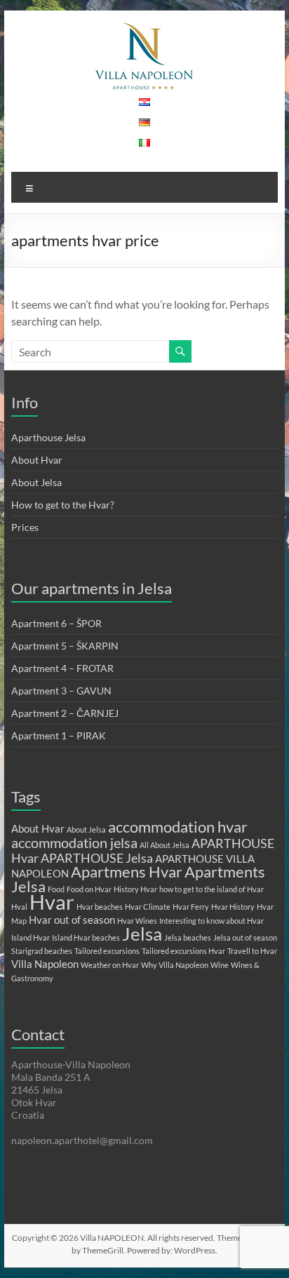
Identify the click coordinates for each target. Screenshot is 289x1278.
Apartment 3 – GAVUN (61, 691)
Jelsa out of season (245, 937)
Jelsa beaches (187, 937)
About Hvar (36, 460)
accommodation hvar (178, 826)
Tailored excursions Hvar (183, 950)
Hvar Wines (137, 920)
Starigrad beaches (41, 950)
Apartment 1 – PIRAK (58, 735)
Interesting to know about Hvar (211, 920)
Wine (219, 964)
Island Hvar (30, 937)
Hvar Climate (147, 906)
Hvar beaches (99, 906)
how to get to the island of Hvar (211, 889)
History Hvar (135, 889)
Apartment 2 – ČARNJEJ (65, 713)
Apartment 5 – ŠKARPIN (65, 646)
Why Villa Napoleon (174, 964)
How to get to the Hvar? (62, 505)
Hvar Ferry (191, 906)
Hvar (51, 901)
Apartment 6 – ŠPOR (56, 623)
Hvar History (233, 906)
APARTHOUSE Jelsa (97, 858)
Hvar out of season (72, 919)
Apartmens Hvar (126, 871)
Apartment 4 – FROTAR (62, 668)
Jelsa (142, 933)
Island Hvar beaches (86, 937)
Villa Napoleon (45, 963)
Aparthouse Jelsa (48, 437)
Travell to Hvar (252, 950)
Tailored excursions (107, 950)
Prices (25, 527)
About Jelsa (36, 482)
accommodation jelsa (74, 842)
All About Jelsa (164, 844)
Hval (19, 906)
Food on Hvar (89, 889)
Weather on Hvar (110, 964)
